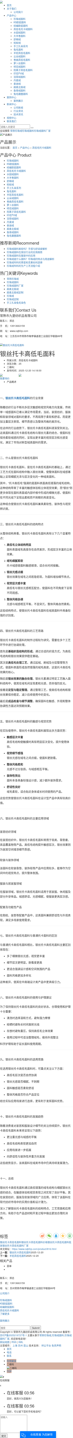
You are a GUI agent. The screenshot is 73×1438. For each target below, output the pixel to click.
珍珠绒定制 (13, 299)
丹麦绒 (17, 80)
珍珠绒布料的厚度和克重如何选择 (24, 262)
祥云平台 (46, 1345)
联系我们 (11, 121)
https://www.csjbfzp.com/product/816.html (34, 1249)
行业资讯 (18, 111)
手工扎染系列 (21, 46)
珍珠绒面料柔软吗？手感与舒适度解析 (27, 248)
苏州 (20, 1345)
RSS (14, 1342)
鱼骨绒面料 (19, 90)
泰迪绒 (17, 83)
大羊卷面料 (19, 36)
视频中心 (11, 117)
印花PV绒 (19, 73)
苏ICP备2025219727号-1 (13, 1335)
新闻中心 (11, 104)
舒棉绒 (17, 39)
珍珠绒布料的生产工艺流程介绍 (23, 265)
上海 (15, 1345)
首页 (9, 5)
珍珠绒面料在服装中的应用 (21, 255)
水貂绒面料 (19, 32)
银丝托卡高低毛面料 (10, 1242)
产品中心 (11, 15)
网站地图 (5, 1342)
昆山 (25, 1345)
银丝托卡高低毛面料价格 (34, 1242)
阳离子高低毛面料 (23, 70)
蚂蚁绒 (17, 42)
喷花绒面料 (19, 66)
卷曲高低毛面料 (22, 59)
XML (20, 1342)
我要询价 (5, 378)
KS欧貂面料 (20, 22)
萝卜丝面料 (19, 63)
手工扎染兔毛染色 (16, 302)
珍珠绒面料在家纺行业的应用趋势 (24, 252)
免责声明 (56, 1345)
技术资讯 (18, 114)
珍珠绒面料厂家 (42, 130)
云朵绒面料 (19, 56)
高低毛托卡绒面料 (23, 29)
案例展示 (18, 100)
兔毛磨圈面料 (21, 94)
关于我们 (11, 8)
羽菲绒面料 (19, 76)
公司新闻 (18, 107)
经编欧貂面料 (21, 25)
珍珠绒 (10, 295)
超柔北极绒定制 (15, 292)
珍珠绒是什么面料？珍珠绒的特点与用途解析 (30, 259)
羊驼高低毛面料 (22, 53)
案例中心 (11, 97)
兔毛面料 (18, 49)
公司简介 (18, 12)
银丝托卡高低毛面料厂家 (15, 1245)
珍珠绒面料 (19, 18)
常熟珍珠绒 (16, 130)
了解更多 (5, 1313)
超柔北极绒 (19, 87)
